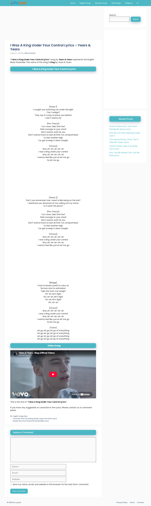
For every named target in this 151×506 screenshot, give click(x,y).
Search (112, 15)
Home (72, 3)
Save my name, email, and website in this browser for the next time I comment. (51, 484)
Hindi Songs (116, 3)
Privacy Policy (122, 502)
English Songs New (20, 416)
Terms (132, 502)
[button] (138, 3)
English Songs (85, 3)
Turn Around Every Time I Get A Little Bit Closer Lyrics (124, 141)
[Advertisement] (53, 23)
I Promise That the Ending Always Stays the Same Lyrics (35, 418)
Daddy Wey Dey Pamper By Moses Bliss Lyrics (31, 421)
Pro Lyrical (17, 502)
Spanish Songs (101, 3)
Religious (128, 3)
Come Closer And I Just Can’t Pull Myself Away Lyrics (123, 128)
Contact (140, 502)
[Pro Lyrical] (18, 3)
